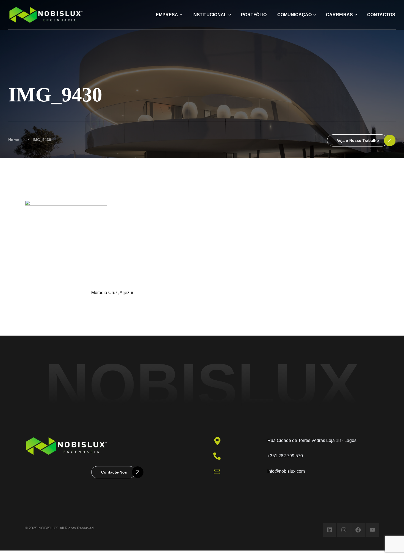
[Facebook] (358, 530)
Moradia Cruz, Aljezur (112, 292)
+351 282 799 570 (285, 455)
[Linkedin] (329, 530)
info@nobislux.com (286, 471)
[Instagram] (344, 530)
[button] (357, 140)
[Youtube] (372, 530)
